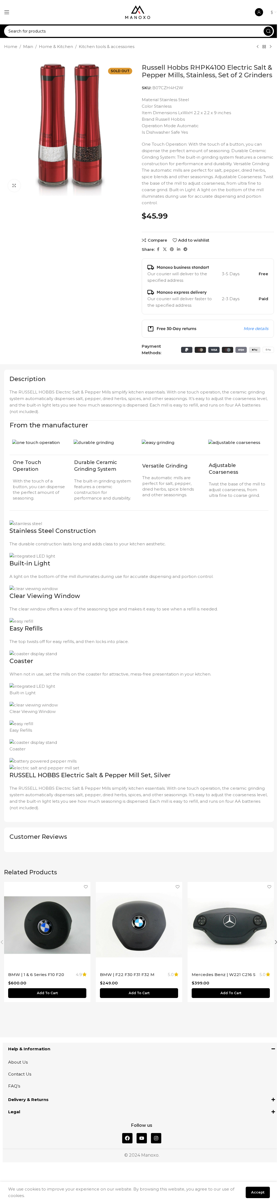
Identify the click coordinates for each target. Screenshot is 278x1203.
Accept (257, 1192)
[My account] (259, 12)
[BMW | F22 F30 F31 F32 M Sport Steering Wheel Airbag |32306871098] (139, 925)
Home (10, 46)
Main (28, 46)
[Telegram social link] (185, 249)
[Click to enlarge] (14, 186)
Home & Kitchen (56, 46)
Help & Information (29, 1048)
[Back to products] (264, 47)
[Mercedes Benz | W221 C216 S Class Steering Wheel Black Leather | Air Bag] (231, 925)
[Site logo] (137, 11)
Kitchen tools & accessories (106, 46)
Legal (14, 1111)
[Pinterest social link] (171, 249)
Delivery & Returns (28, 1099)
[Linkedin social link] (178, 249)
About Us (18, 1062)
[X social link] (164, 249)
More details (256, 328)
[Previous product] (257, 47)
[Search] (268, 31)
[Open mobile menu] (6, 12)
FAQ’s (14, 1086)
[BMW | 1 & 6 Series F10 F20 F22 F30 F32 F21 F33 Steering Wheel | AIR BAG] (47, 925)
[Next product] (270, 47)
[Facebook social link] (158, 249)
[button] (47, 993)
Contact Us (19, 1074)
